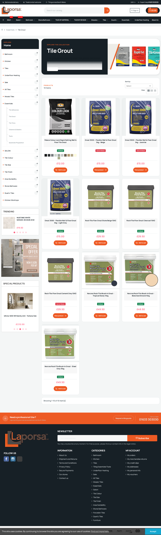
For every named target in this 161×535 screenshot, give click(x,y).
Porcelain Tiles (99, 512)
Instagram (13, 459)
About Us (63, 455)
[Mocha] (65, 155)
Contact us (63, 478)
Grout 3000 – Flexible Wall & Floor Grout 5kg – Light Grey (60, 221)
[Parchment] (72, 155)
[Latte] (68, 155)
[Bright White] (62, 158)
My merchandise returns (137, 459)
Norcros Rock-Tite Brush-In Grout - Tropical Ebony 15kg (100, 294)
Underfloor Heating (101, 470)
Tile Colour (97, 493)
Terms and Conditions (67, 463)
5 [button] (26, 232)
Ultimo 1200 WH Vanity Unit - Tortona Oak (20, 316)
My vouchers (132, 474)
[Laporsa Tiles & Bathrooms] (11, 10)
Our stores (63, 474)
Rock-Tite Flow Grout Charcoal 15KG (141, 220)
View (143, 90)
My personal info (133, 470)
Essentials (97, 486)
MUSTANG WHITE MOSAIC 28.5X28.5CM (25, 218)
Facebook (6, 459)
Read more (51, 69)
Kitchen (96, 459)
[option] (20, 223)
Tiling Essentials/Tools (102, 466)
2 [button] (17, 232)
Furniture (96, 520)
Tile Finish (97, 501)
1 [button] (14, 232)
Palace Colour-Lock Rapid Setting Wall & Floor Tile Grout (60, 141)
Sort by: (128, 81)
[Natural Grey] (59, 155)
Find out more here (100, 531)
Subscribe (143, 438)
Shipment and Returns (68, 459)
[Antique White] (75, 155)
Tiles (95, 463)
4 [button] (23, 232)
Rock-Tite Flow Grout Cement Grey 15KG (60, 293)
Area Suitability (99, 505)
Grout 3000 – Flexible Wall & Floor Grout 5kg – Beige (100, 141)
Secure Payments (66, 470)
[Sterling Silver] (55, 155)
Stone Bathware (99, 509)
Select (128, 86)
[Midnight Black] (46, 155)
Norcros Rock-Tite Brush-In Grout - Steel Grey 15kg (60, 367)
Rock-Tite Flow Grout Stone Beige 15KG (100, 220)
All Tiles (96, 478)
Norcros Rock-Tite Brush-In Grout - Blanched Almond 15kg (140, 294)
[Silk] (59, 158)
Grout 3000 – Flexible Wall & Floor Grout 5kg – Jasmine (140, 141)
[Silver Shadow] (62, 155)
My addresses (132, 466)
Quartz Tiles (98, 516)
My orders (131, 455)
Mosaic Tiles (98, 482)
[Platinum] (52, 155)
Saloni (95, 489)
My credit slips (133, 463)
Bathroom (97, 455)
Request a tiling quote (123, 418)
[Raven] (49, 155)
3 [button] (20, 232)
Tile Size (96, 497)
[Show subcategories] (36, 54)
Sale (95, 474)
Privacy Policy (64, 466)
